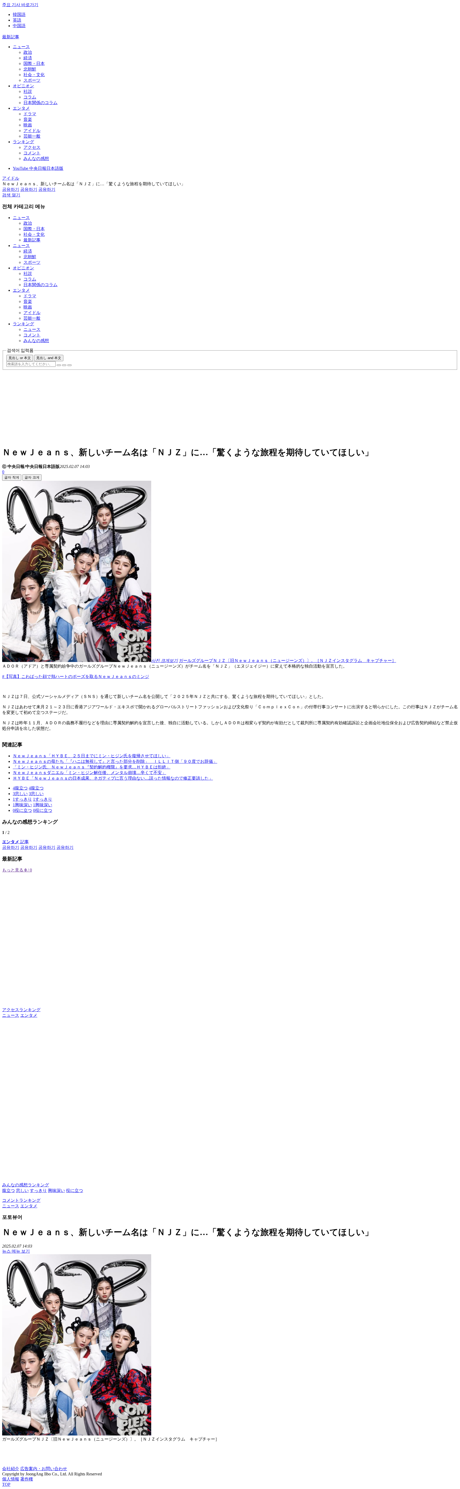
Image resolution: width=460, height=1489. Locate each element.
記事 (15, 842)
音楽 (27, 119)
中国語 (19, 25)
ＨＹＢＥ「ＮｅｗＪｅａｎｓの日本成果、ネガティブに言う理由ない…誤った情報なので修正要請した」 (113, 778)
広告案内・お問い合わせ (43, 1468)
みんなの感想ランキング (25, 1185)
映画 (27, 125)
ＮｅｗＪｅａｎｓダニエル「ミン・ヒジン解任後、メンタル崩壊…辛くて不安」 (89, 772)
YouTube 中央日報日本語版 (38, 168)
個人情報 (10, 1479)
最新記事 (10, 37)
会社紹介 (10, 1468)
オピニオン (23, 86)
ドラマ (29, 114)
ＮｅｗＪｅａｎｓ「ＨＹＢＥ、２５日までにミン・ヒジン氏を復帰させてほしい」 (91, 756)
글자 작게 (11, 477)
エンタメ (21, 108)
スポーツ (31, 80)
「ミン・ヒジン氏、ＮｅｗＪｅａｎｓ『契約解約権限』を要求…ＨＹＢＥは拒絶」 (91, 767)
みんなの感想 (36, 158)
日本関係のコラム (40, 102)
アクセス (31, 147)
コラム (29, 97)
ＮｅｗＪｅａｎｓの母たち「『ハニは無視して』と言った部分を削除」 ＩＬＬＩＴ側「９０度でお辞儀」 (115, 761)
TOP (6, 1484)
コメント (31, 153)
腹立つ (8, 1190)
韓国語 (19, 14)
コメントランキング (21, 1200)
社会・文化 (34, 74)
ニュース (21, 46)
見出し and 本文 (48, 358)
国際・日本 (34, 63)
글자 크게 (31, 477)
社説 (27, 91)
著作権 (26, 1479)
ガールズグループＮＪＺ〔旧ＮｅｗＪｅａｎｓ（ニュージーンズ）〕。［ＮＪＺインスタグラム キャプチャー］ (287, 660)
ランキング (23, 141)
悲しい (22, 1190)
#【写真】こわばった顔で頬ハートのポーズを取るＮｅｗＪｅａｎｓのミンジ (75, 676)
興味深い (56, 1190)
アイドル (31, 130)
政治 (27, 52)
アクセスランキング (21, 1009)
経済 (27, 58)
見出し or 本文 (20, 358)
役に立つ (74, 1190)
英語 (17, 20)
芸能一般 (31, 136)
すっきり (38, 1190)
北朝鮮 (29, 69)
